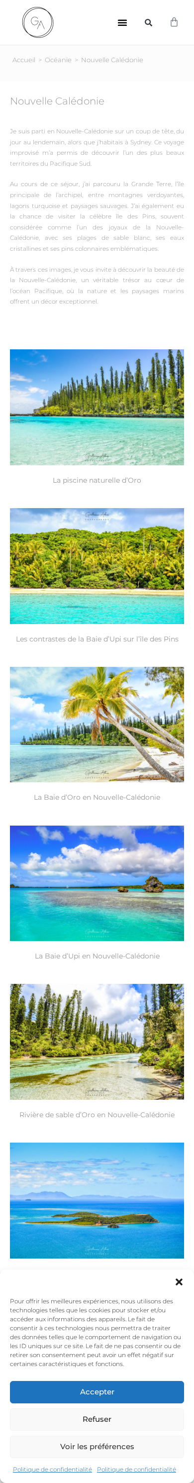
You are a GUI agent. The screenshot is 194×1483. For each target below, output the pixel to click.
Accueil (23, 60)
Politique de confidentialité (52, 1469)
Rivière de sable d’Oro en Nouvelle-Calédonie (97, 1114)
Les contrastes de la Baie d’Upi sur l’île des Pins (97, 639)
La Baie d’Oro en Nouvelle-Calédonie (97, 797)
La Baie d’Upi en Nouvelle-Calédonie (97, 956)
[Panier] (174, 22)
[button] (179, 1282)
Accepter (97, 1391)
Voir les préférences (97, 1446)
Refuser (97, 1419)
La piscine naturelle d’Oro (97, 480)
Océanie (58, 60)
